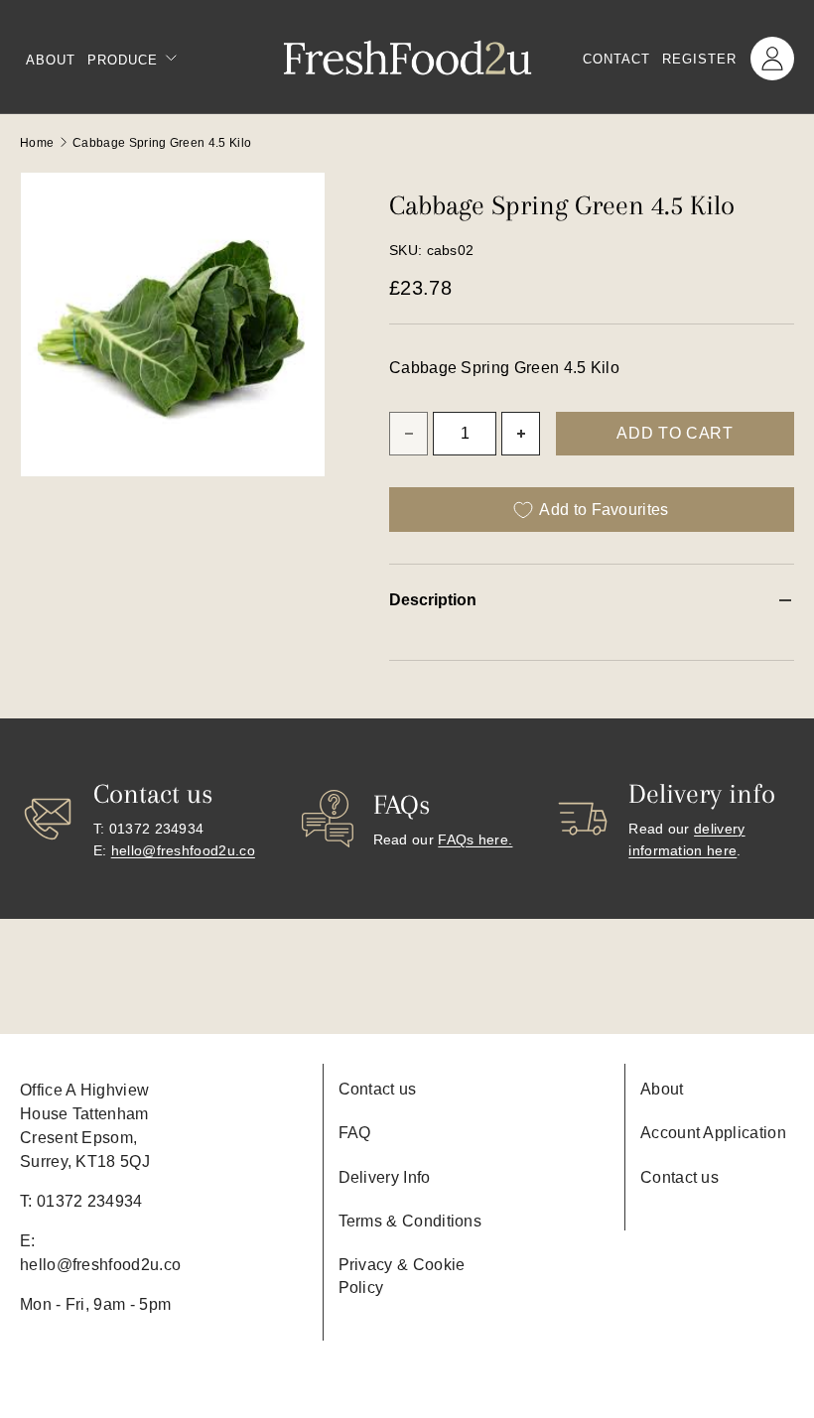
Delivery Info (385, 1177)
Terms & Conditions (410, 1221)
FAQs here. (475, 839)
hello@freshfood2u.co (183, 850)
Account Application (713, 1132)
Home (37, 143)
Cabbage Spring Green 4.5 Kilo (161, 143)
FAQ (355, 1132)
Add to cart (674, 433)
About (50, 60)
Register (699, 59)
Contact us (378, 1089)
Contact (616, 59)
